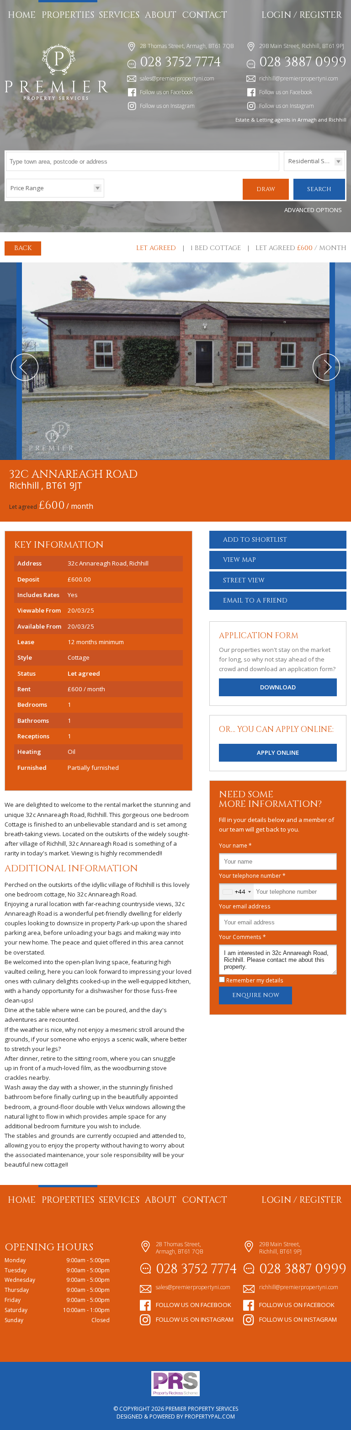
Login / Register (301, 15)
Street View (244, 580)
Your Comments (242, 936)
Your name (235, 845)
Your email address (245, 906)
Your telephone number (252, 875)
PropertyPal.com (210, 1416)
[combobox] (236, 892)
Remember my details (254, 980)
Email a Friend (255, 600)
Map (239, 559)
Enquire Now (255, 995)
